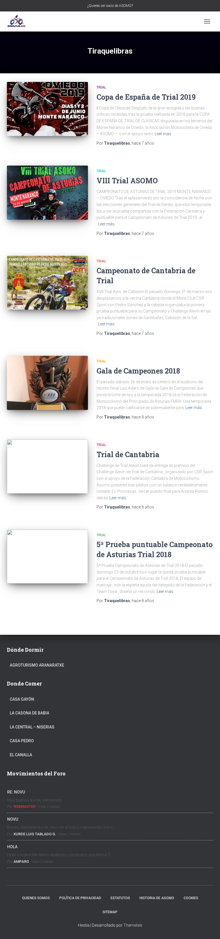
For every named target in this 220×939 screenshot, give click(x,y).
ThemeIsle (132, 925)
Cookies (191, 898)
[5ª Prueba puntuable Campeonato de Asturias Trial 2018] (47, 557)
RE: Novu (16, 792)
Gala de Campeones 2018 (138, 371)
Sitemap (110, 912)
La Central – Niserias (32, 727)
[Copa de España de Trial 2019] (47, 109)
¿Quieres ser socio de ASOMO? (110, 6)
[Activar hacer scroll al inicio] (208, 927)
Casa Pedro (22, 740)
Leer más (163, 133)
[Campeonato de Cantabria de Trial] (47, 283)
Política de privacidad (80, 898)
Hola (12, 846)
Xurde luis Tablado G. (34, 834)
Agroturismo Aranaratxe (37, 665)
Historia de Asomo (157, 898)
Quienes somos (36, 898)
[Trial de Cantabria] (47, 466)
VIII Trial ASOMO (127, 180)
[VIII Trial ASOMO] (47, 192)
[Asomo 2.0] (18, 21)
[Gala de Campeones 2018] (47, 383)
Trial (101, 87)
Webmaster (24, 806)
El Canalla (21, 755)
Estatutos (120, 898)
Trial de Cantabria (128, 454)
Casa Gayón (22, 699)
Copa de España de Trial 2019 (146, 97)
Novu (12, 819)
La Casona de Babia (29, 713)
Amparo (21, 861)
